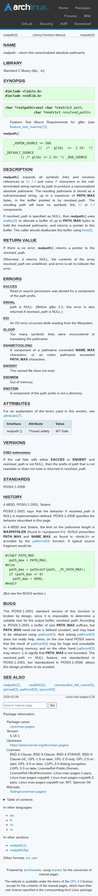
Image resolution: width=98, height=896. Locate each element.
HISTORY (12, 497)
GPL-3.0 (76, 881)
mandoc (56, 870)
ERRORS (12, 279)
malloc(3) (10, 221)
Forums (70, 16)
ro (11, 825)
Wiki (87, 16)
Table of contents (20, 799)
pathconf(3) (41, 541)
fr (11, 820)
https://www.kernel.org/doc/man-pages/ (39, 745)
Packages (83, 8)
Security (46, 24)
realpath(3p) (19, 850)
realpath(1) (11, 685)
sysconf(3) (47, 689)
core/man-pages (22, 726)
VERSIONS (14, 442)
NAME (9, 45)
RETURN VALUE (20, 240)
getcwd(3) (10, 689)
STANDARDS (16, 479)
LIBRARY (12, 63)
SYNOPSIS (14, 80)
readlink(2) (37, 685)
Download (82, 24)
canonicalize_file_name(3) (74, 685)
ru (11, 829)
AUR (63, 24)
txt (28, 858)
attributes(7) (12, 416)
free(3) (87, 230)
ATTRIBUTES (16, 403)
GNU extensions (16, 452)
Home (63, 8)
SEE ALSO (14, 677)
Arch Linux (26, 7)
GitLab (27, 24)
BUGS (9, 603)
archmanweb (32, 870)
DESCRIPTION (18, 169)
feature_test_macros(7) (27, 127)
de (12, 815)
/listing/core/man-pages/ (28, 791)
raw (34, 858)
